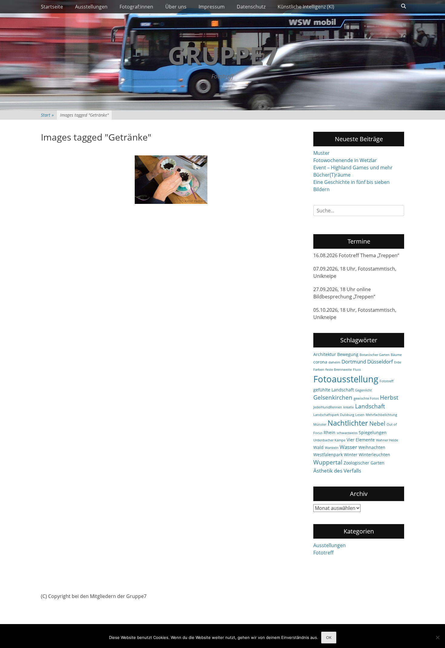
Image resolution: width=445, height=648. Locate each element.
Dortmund (353, 361)
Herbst (389, 397)
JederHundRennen (327, 407)
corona (320, 362)
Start (47, 115)
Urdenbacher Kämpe (329, 440)
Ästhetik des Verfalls (337, 470)
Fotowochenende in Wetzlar (345, 160)
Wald (318, 447)
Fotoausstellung (345, 379)
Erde (397, 362)
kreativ (348, 407)
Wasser (348, 447)
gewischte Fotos (366, 398)
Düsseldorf (380, 361)
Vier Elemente (361, 440)
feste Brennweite (338, 369)
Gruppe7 (222, 54)
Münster (319, 424)
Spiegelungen (373, 432)
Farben (318, 369)
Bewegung (347, 354)
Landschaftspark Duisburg (333, 415)
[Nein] (437, 637)
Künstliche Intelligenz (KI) (306, 6)
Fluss (357, 369)
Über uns (175, 6)
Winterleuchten (374, 454)
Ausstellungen (91, 6)
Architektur (324, 354)
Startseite (52, 6)
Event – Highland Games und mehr (353, 167)
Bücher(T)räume (332, 174)
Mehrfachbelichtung (381, 415)
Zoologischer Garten (364, 463)
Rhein (329, 432)
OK (328, 637)
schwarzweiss (347, 433)
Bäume (396, 355)
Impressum (212, 6)
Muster (321, 153)
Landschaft (370, 406)
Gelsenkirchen (332, 397)
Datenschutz (251, 6)
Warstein (331, 448)
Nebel (377, 423)
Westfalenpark (328, 454)
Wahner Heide (387, 440)
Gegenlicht (363, 390)
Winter (351, 454)
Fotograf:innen (136, 6)
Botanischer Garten (375, 355)
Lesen (359, 415)
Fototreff (386, 381)
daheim (334, 362)
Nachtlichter (348, 423)
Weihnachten (371, 447)
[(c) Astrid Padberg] (171, 179)
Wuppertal (327, 462)
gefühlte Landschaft (333, 390)
